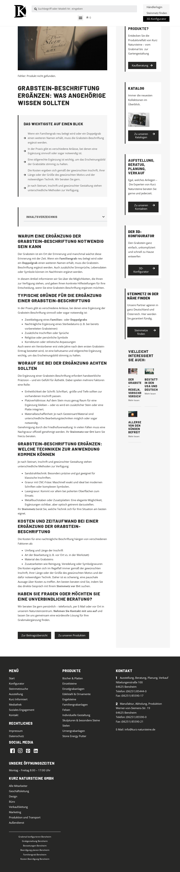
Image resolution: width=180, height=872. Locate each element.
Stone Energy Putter (74, 736)
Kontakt (13, 715)
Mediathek (15, 704)
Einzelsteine (69, 683)
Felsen (66, 710)
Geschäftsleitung (19, 791)
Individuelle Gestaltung (76, 715)
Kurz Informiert (18, 699)
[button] (80, 18)
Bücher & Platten (72, 678)
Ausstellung (16, 694)
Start (12, 678)
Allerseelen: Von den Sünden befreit (139, 427)
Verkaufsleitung (18, 807)
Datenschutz (16, 736)
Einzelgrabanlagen (73, 688)
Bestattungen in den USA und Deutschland (156, 384)
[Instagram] (20, 750)
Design (13, 796)
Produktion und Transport (24, 817)
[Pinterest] (28, 750)
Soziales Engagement (21, 710)
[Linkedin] (35, 750)
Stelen (66, 725)
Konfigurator (16, 683)
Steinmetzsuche (18, 688)
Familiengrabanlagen (75, 704)
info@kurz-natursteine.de (140, 729)
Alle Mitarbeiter (18, 786)
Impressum (16, 731)
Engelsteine (69, 699)
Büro (12, 801)
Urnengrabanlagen (73, 731)
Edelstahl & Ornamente (76, 694)
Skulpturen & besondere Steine (81, 720)
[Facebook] (12, 750)
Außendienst (16, 822)
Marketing (15, 812)
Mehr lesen (133, 400)
